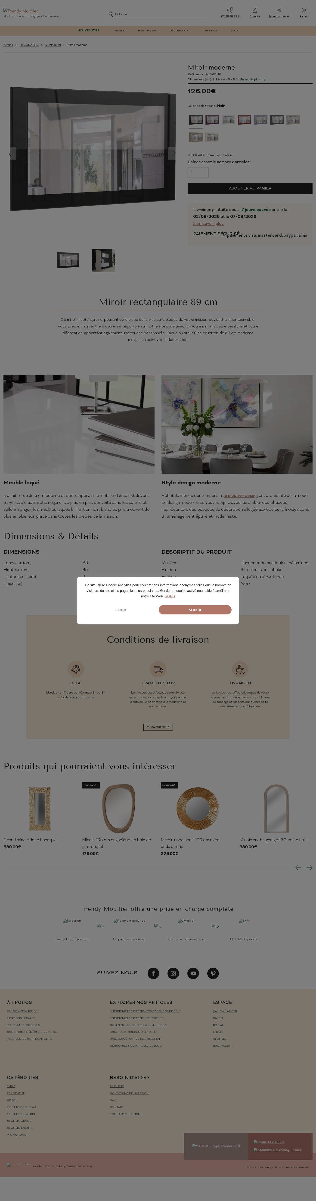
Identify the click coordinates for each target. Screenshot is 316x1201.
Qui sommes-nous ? (22, 1011)
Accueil (8, 45)
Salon (218, 1018)
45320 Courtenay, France (282, 1150)
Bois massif (222, 1046)
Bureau (218, 1025)
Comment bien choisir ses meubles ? (138, 1025)
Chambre (219, 1039)
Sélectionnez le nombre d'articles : (219, 162)
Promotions (16, 1135)
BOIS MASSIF (147, 30)
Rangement (16, 1093)
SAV (113, 1100)
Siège (11, 1100)
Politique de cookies (23, 1025)
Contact (117, 1107)
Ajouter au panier (250, 188)
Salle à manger (225, 1011)
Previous (9, 153)
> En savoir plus (208, 223)
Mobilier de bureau (21, 1107)
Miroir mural (53, 45)
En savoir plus (250, 80)
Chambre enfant (19, 1128)
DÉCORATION (179, 30)
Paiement (117, 1086)
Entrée (218, 1032)
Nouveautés (88, 31)
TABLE (11, 1086)
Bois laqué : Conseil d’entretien (135, 1039)
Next (174, 153)
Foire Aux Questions (126, 1114)
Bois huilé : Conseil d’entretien (134, 1032)
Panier (304, 16)
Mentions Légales (21, 1018)
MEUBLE (118, 30)
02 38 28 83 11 (230, 16)
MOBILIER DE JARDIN (21, 1114)
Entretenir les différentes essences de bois (145, 1011)
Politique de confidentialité (29, 1039)
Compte (254, 16)
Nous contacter (279, 16)
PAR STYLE (210, 30)
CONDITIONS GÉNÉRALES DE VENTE (32, 1032)
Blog (235, 30)
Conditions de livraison (129, 1093)
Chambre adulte (19, 1121)
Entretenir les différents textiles (137, 1018)
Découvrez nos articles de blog (136, 1046)
